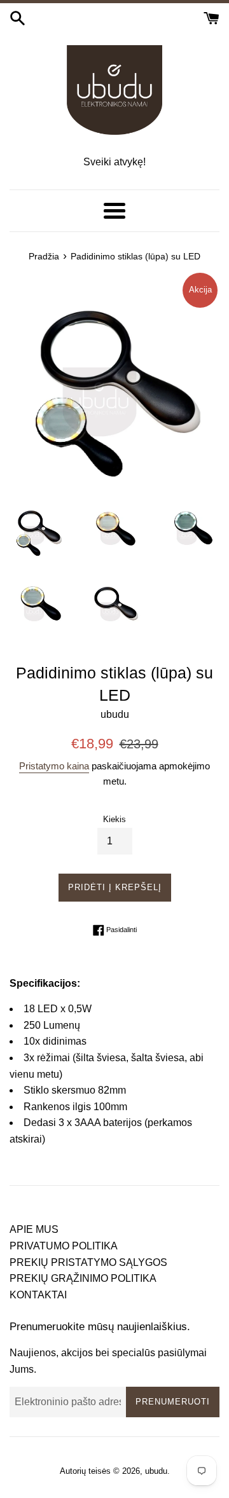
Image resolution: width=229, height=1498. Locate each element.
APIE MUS (34, 1229)
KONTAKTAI (38, 1294)
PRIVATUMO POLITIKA (64, 1245)
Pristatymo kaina (54, 765)
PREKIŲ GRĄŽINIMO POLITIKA (83, 1278)
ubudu (156, 1471)
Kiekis (114, 819)
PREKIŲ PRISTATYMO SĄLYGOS (88, 1262)
